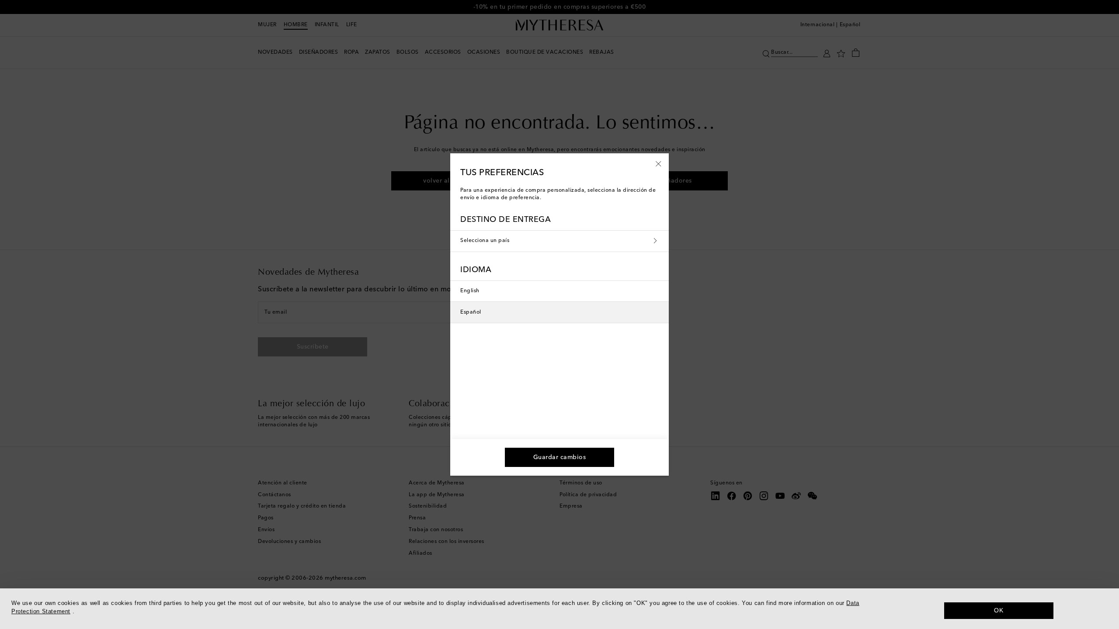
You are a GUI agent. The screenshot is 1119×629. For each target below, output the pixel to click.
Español (470, 312)
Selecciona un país (484, 240)
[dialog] (559, 608)
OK (999, 610)
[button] (658, 163)
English (470, 291)
